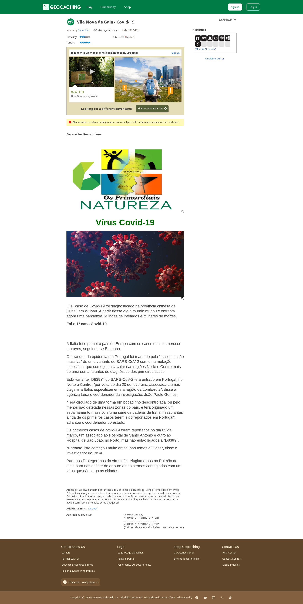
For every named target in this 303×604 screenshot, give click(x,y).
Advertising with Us (214, 58)
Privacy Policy (184, 597)
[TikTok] (230, 597)
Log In (253, 7)
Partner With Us (71, 558)
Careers (66, 552)
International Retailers (187, 558)
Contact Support (231, 558)
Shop (127, 7)
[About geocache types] (70, 22)
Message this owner (108, 30)
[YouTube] (205, 597)
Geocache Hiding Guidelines (77, 564)
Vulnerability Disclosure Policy (134, 564)
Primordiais (83, 30)
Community (108, 7)
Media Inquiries (231, 564)
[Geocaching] (62, 7)
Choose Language (81, 582)
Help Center (229, 552)
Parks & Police (125, 558)
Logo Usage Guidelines (130, 552)
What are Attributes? (205, 49)
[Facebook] (197, 597)
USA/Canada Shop (184, 552)
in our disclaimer (169, 122)
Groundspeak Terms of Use (159, 597)
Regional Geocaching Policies (78, 570)
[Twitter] (222, 597)
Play (89, 7)
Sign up (235, 7)
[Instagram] (213, 597)
